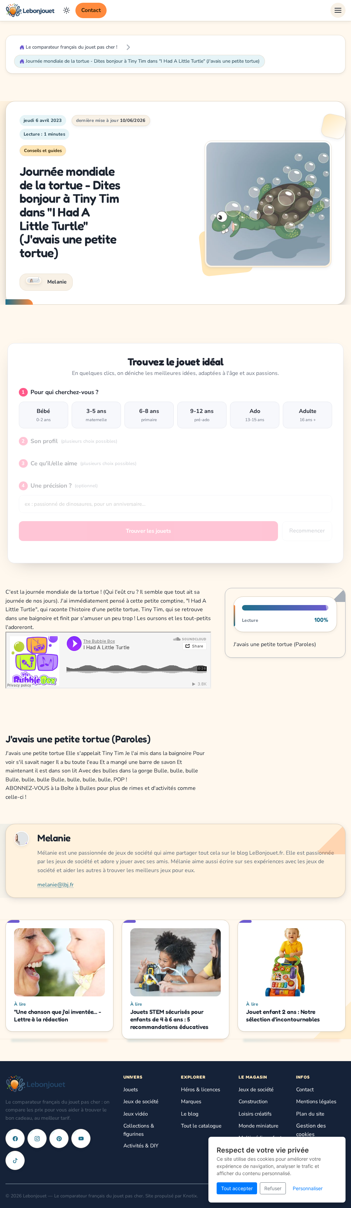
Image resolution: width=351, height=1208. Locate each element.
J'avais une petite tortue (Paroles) (274, 644)
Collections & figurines (138, 1129)
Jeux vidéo (135, 1113)
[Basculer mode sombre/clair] (66, 10)
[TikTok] (15, 1160)
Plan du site (310, 1113)
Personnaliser (308, 1188)
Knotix (190, 1196)
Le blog (189, 1113)
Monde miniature (258, 1125)
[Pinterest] (59, 1138)
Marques (191, 1101)
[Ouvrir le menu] (338, 10)
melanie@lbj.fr (55, 885)
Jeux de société (140, 1101)
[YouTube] (80, 1138)
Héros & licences (200, 1089)
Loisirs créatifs (255, 1113)
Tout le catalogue (201, 1125)
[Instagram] (37, 1138)
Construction (253, 1101)
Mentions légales (316, 1101)
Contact (91, 10)
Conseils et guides (43, 151)
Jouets (130, 1089)
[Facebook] (15, 1138)
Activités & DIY (140, 1145)
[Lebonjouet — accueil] (30, 10)
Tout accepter (237, 1188)
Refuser (272, 1188)
